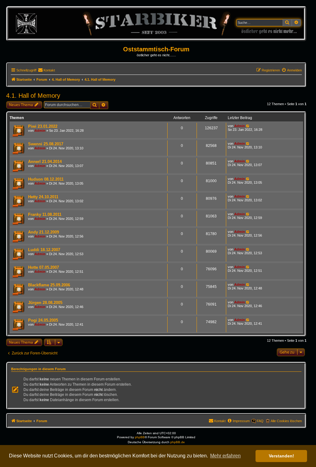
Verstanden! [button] (281, 455)
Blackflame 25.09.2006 (49, 285)
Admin (40, 130)
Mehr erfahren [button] (225, 455)
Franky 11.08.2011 (44, 214)
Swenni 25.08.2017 (45, 144)
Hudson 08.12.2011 (46, 179)
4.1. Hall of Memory (33, 95)
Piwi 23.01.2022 (42, 126)
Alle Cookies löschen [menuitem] (286, 421)
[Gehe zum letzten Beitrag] (248, 126)
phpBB (140, 437)
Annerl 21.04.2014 (45, 161)
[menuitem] (46, 70)
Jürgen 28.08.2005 (45, 302)
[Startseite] (156, 23)
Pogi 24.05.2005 (43, 320)
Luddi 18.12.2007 (44, 249)
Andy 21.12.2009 (43, 232)
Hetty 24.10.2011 (43, 197)
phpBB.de (177, 442)
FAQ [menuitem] (260, 421)
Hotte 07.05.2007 (43, 267)
